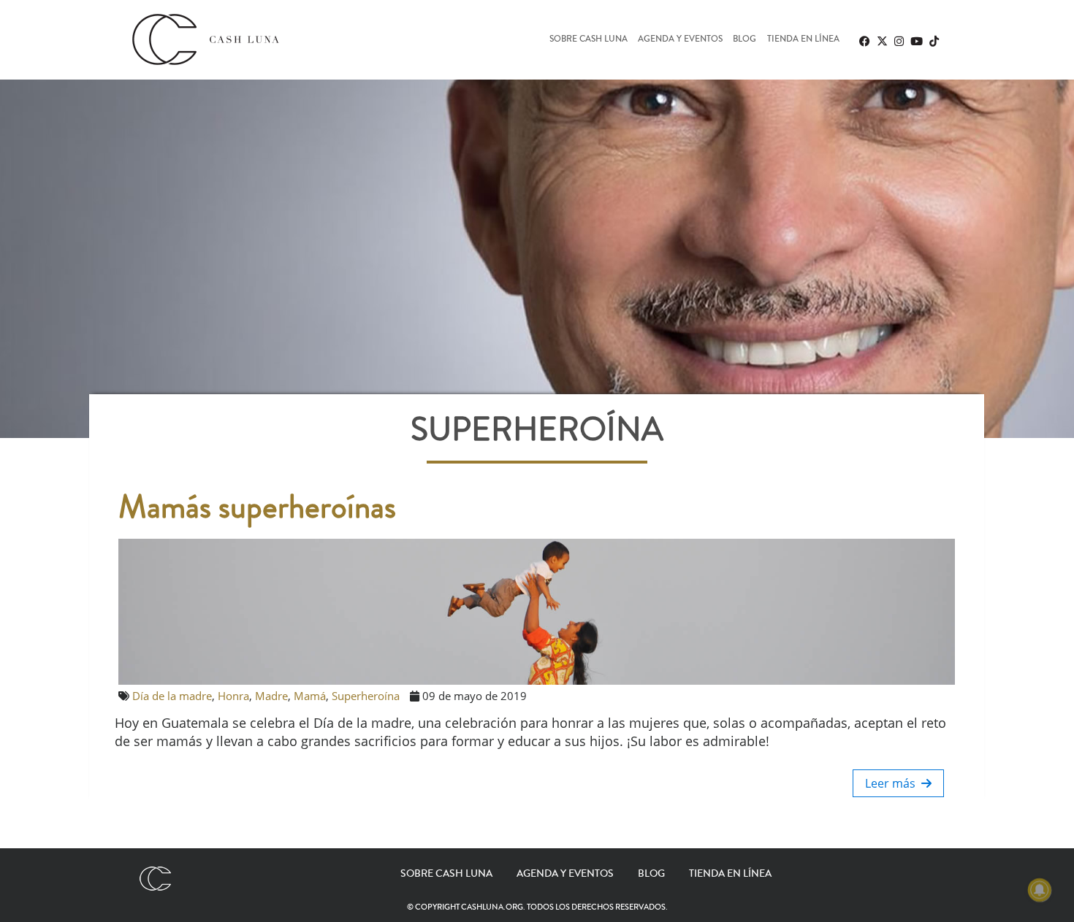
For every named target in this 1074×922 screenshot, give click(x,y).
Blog (744, 40)
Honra (233, 695)
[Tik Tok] (934, 41)
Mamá (310, 695)
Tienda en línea (803, 40)
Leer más (893, 783)
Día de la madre (172, 695)
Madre (271, 695)
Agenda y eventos (680, 40)
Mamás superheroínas (257, 507)
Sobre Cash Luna (588, 40)
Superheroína (366, 695)
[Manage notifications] (1039, 890)
